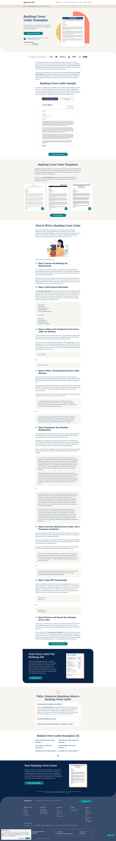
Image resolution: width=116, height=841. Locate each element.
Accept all (27, 838)
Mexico (45, 825)
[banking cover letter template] (89, 208)
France (31, 825)
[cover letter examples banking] (66, 208)
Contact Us (87, 810)
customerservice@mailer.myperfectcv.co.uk (65, 833)
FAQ (86, 816)
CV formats (25, 813)
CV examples (26, 812)
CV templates (26, 810)
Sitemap (86, 819)
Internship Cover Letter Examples (68, 751)
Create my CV (35, 678)
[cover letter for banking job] (42, 208)
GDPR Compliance (88, 821)
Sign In (80, 2)
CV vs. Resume (73, 810)
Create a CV (85, 801)
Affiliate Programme (88, 817)
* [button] (46, 57)
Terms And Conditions (88, 812)
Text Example (66, 99)
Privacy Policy (87, 813)
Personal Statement (60, 816)
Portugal (56, 825)
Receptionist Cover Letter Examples (45, 751)
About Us (86, 809)
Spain (61, 825)
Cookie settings (21, 838)
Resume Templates (74, 809)
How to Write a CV (27, 814)
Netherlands (51, 825)
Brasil (26, 825)
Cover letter (29, 6)
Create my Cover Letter (33, 33)
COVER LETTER (43, 807)
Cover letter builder (43, 809)
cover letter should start (44, 291)
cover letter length (48, 707)
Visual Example (51, 99)
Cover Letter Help (59, 812)
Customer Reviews (88, 820)
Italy (40, 825)
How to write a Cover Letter (44, 813)
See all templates (58, 215)
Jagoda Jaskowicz (31, 38)
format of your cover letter (55, 632)
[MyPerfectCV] (29, 2)
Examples (35, 6)
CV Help (58, 810)
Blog (77, 2)
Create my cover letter (33, 783)
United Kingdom (88, 2)
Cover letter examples (43, 812)
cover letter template (47, 177)
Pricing (86, 814)
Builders (58, 2)
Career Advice (59, 813)
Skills (58, 814)
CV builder (25, 809)
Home (25, 6)
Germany (35, 825)
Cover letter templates (43, 810)
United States (75, 825)
